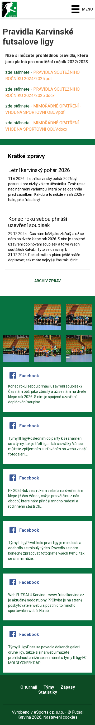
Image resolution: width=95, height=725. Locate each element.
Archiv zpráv (47, 281)
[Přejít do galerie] (16, 317)
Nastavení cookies (60, 717)
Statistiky (47, 692)
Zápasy (67, 687)
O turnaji (28, 687)
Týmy (49, 687)
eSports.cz (44, 712)
